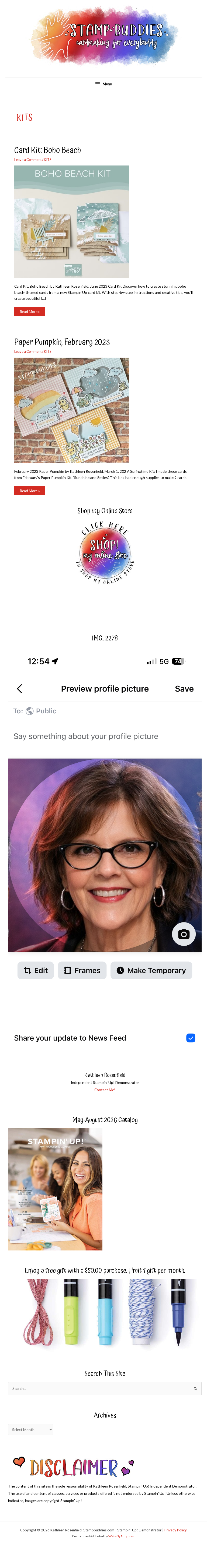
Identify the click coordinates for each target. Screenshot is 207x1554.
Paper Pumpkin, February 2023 (62, 342)
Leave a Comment (28, 159)
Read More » (29, 312)
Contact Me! (104, 1089)
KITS (47, 159)
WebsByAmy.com (121, 1536)
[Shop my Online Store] (105, 553)
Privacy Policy (175, 1530)
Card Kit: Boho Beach (47, 150)
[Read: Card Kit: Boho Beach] (75, 221)
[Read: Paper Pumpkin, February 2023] (75, 409)
